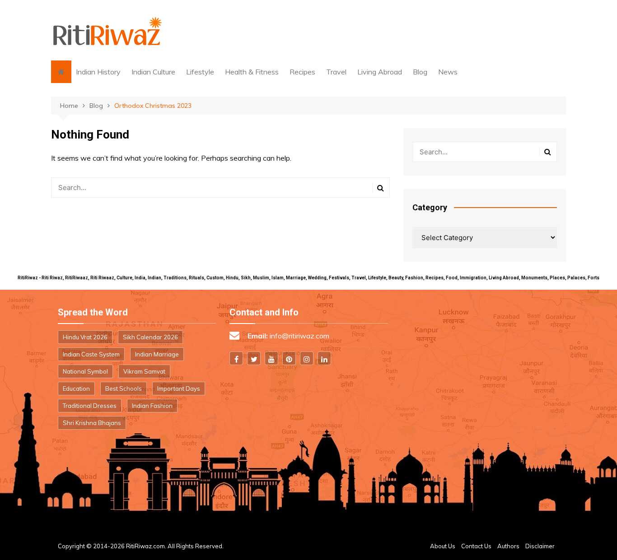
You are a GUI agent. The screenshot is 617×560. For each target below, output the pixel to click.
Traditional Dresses (90, 405)
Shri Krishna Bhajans (92, 422)
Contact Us (476, 546)
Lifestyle (200, 71)
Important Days (178, 388)
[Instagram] (306, 358)
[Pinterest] (289, 358)
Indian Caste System (91, 354)
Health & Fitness (252, 71)
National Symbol (85, 371)
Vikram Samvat (144, 371)
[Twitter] (254, 358)
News (448, 71)
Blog (420, 71)
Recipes (302, 71)
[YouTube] (271, 358)
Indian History (98, 71)
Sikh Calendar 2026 (150, 337)
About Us (442, 546)
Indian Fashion (152, 405)
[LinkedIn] (324, 358)
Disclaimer (540, 546)
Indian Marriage (157, 354)
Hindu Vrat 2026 (85, 337)
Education (76, 388)
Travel (336, 71)
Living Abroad (379, 71)
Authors (508, 546)
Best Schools (123, 388)
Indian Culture (153, 71)
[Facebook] (236, 358)
